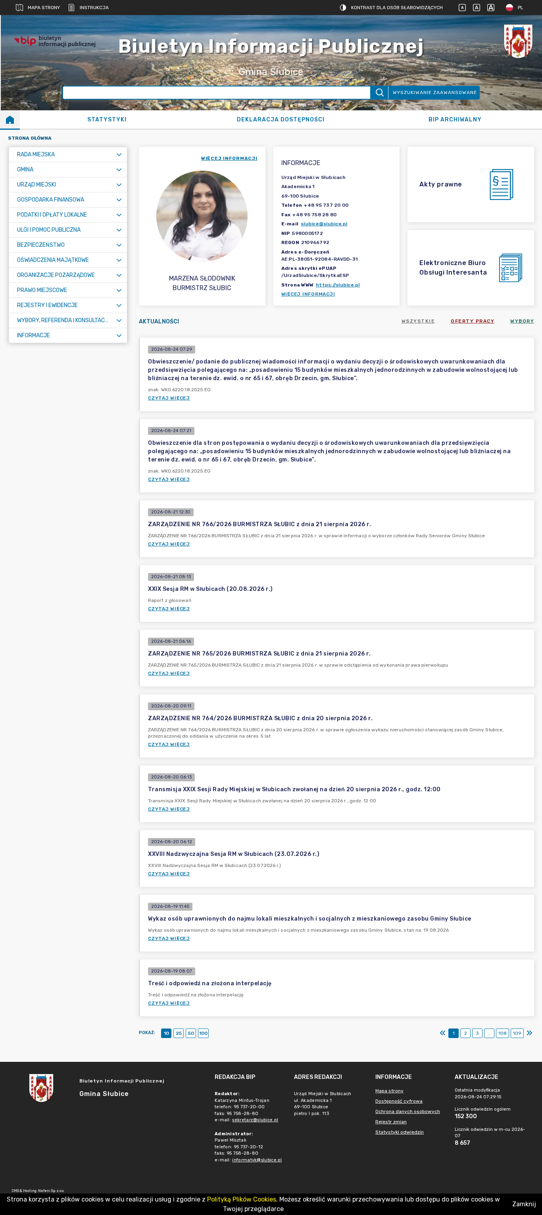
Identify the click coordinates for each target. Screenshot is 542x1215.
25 (179, 1033)
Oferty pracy (472, 321)
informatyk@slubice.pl (257, 1160)
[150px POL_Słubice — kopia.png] (518, 41)
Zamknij (524, 1204)
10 (166, 1033)
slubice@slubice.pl (324, 224)
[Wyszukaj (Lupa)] (379, 93)
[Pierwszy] (443, 1033)
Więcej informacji (308, 294)
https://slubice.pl (338, 285)
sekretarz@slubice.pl (255, 1120)
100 (203, 1033)
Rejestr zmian (391, 1122)
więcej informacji (229, 158)
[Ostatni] (529, 1033)
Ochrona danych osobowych (407, 1111)
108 (502, 1033)
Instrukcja (94, 7)
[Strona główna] (10, 119)
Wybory (522, 321)
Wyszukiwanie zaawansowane (435, 92)
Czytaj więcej (169, 398)
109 (517, 1033)
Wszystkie (418, 321)
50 (191, 1033)
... (489, 1033)
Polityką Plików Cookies (241, 1199)
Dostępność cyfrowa (399, 1101)
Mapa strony (44, 7)
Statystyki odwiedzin (399, 1132)
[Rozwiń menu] (119, 154)
